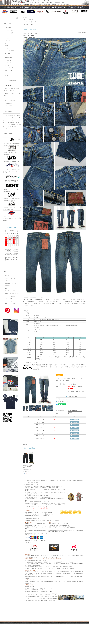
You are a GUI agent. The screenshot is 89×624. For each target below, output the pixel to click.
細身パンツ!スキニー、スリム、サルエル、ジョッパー (12, 89)
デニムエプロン (9, 105)
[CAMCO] (10, 353)
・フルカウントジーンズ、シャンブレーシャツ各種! (12, 153)
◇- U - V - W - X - (9, 73)
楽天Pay (7, 275)
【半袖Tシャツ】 (9, 115)
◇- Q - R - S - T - (9, 70)
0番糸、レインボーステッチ (12, 293)
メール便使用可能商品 (10, 80)
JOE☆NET (25, 17)
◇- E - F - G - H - (27, 22)
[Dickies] (10, 390)
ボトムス (25, 19)
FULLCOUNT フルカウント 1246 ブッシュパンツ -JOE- (28, 466)
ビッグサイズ (8, 83)
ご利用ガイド (8, 280)
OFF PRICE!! (26, 24)
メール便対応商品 (9, 51)
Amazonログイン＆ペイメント (12, 283)
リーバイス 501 (9, 30)
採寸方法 (7, 285)
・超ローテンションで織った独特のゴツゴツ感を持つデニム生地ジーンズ (12, 144)
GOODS (7, 45)
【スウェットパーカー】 (13, 122)
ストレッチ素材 (9, 33)
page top (25, 444)
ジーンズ (31, 19)
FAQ (5, 271)
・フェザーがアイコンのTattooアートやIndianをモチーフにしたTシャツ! (11, 181)
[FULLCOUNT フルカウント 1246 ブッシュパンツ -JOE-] (29, 462)
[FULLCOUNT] (10, 409)
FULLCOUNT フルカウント (44, 22)
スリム (36, 21)
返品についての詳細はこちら (64, 398)
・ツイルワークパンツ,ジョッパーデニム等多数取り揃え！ (12, 190)
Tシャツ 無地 (8, 103)
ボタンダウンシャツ (10, 100)
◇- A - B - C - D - (9, 60)
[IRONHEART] (10, 372)
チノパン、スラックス (10, 98)
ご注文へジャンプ (82, 32)
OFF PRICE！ (8, 85)
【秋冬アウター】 (9, 129)
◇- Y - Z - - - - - (8, 75)
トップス (7, 35)
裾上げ (7, 48)
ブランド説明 (8, 298)
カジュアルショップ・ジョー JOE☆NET (39, 0)
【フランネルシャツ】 (10, 124)
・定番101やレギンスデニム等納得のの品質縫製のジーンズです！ (11, 199)
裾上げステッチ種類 (10, 291)
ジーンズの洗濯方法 (10, 296)
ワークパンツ (13, 126)
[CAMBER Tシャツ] (10, 334)
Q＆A (6, 288)
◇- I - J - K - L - (8, 65)
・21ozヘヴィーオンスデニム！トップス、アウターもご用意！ (12, 208)
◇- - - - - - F (35, 22)
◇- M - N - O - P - (9, 68)
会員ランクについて (10, 278)
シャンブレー (12, 117)
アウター (7, 40)
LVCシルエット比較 (10, 303)
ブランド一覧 (8, 301)
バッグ (7, 43)
